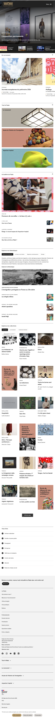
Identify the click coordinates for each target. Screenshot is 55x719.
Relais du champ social (11, 567)
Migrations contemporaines (32, 254)
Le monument (5, 668)
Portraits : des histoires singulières (10, 304)
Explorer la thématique (8, 266)
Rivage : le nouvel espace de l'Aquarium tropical (15, 231)
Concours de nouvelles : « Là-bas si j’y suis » (17, 216)
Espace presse (5, 625)
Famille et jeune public (11, 538)
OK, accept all (16, 715)
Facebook (2, 653)
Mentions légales (6, 704)
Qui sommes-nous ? (6, 594)
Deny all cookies (27, 715)
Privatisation (5, 621)
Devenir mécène (6, 618)
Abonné (7, 563)
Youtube (10, 653)
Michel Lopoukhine (7, 306)
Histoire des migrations (7, 254)
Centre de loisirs (9, 558)
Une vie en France (7, 223)
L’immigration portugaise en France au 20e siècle (18, 290)
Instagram (7, 653)
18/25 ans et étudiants (10, 553)
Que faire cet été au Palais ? (9, 240)
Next (50, 78)
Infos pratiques (5, 604)
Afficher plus (27, 515)
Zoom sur (4, 213)
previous (5, 78)
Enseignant (8, 543)
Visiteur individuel (9, 533)
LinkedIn (18, 653)
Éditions (4, 608)
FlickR (14, 653)
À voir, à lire (5, 221)
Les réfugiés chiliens (7, 296)
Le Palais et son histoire (19, 254)
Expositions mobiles (6, 628)
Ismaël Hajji (5, 316)
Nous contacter (6, 644)
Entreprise (7, 548)
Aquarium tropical (7, 683)
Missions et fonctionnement (8, 597)
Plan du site (4, 707)
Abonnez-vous (5, 649)
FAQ (3, 700)
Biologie (42, 254)
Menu (47, 4)
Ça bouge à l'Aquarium (7, 229)
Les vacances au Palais (7, 237)
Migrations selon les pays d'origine (10, 287)
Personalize (38, 715)
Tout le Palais (5, 660)
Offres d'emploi (5, 601)
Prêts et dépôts (5, 632)
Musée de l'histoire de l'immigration (12, 675)
